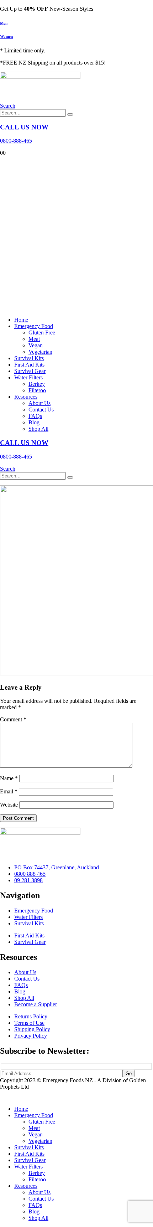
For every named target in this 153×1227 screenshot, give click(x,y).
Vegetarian (40, 352)
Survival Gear (30, 371)
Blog (33, 422)
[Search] (70, 114)
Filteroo (37, 390)
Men (3, 23)
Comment (13, 719)
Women (6, 36)
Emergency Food (33, 326)
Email (8, 791)
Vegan (35, 345)
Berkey (36, 384)
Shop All (38, 429)
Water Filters (28, 377)
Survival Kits (29, 358)
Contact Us (41, 410)
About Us (39, 403)
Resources (25, 397)
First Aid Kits (29, 365)
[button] (7, 106)
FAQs (35, 416)
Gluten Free (41, 332)
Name (9, 778)
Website (9, 805)
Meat (34, 339)
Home (21, 320)
